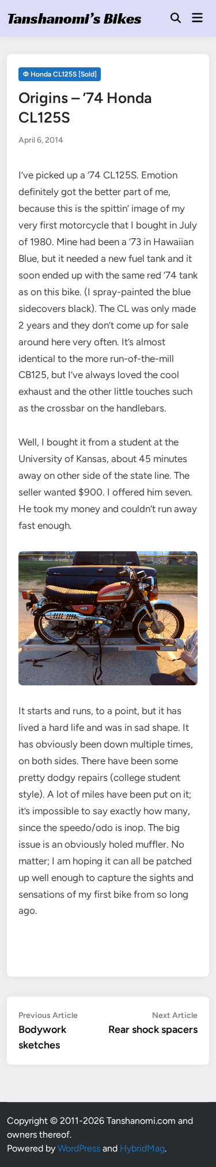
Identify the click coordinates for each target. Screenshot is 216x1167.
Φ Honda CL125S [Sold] (60, 74)
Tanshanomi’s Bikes (74, 18)
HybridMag (142, 1148)
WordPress (79, 1148)
